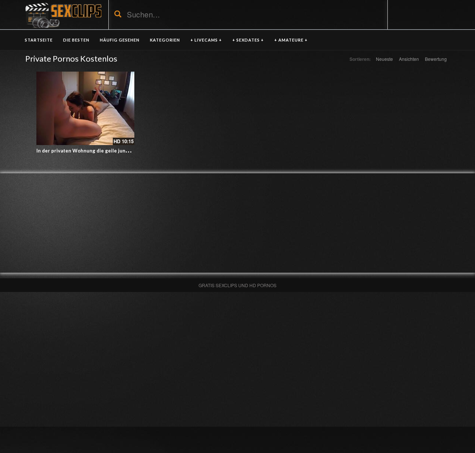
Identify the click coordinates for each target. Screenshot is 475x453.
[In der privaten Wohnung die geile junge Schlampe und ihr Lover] (85, 108)
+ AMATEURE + (291, 39)
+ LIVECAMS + (206, 39)
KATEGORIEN (165, 39)
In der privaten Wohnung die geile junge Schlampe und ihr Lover (111, 151)
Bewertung (436, 59)
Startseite (39, 39)
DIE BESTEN (76, 39)
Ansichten (409, 59)
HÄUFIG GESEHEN (120, 39)
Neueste (384, 59)
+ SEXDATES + (248, 39)
